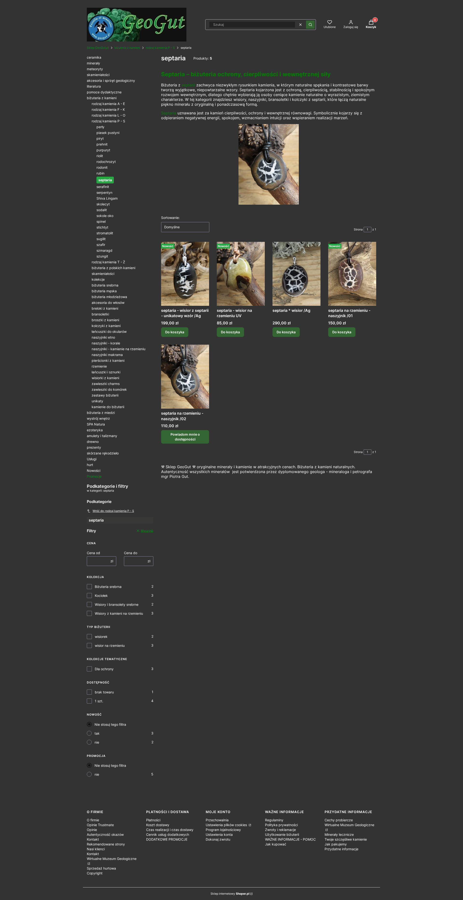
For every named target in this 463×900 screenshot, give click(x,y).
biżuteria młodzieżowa (109, 297)
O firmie (93, 820)
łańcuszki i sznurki (106, 372)
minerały (93, 63)
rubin (100, 173)
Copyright (94, 873)
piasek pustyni (107, 133)
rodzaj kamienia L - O (108, 115)
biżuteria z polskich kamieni (113, 268)
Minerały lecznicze (339, 834)
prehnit (102, 144)
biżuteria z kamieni (127, 47)
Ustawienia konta (219, 834)
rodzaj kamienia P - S (160, 47)
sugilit (101, 239)
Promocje (94, 476)
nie (97, 742)
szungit (102, 256)
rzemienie (99, 366)
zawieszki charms (106, 384)
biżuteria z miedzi (101, 413)
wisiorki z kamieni (105, 378)
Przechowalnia (217, 820)
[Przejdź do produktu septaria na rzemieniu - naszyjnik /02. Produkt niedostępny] (185, 377)
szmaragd (104, 250)
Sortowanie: (170, 218)
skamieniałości (98, 75)
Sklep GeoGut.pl (98, 47)
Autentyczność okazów (105, 834)
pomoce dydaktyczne (104, 92)
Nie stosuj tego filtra (110, 724)
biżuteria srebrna (105, 285)
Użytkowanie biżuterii (282, 834)
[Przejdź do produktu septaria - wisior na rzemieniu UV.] (241, 274)
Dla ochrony (104, 669)
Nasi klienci (96, 849)
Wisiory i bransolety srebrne (116, 604)
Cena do (130, 553)
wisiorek (101, 637)
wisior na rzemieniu (110, 645)
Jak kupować (275, 844)
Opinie (92, 830)
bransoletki (100, 314)
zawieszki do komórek (109, 389)
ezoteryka (95, 430)
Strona (358, 229)
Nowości (93, 470)
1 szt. (99, 701)
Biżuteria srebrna (108, 587)
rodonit (102, 167)
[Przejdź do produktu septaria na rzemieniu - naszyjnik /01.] (352, 274)
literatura (94, 86)
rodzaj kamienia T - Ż (108, 262)
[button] (310, 25)
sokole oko (104, 216)
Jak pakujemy (336, 844)
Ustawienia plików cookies (227, 825)
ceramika (94, 57)
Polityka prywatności (281, 825)
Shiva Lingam (107, 198)
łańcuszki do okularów (109, 331)
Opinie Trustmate (100, 825)
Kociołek (101, 595)
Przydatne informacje (341, 849)
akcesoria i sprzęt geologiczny (111, 80)
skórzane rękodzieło (103, 453)
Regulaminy (274, 820)
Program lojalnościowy (223, 830)
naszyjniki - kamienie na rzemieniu (118, 349)
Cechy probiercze (339, 820)
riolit (99, 156)
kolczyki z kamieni (106, 326)
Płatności (153, 820)
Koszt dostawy (157, 825)
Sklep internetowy (230, 893)
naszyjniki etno (103, 337)
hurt (90, 465)
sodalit (101, 210)
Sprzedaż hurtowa (101, 868)
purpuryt (103, 150)
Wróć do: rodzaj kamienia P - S (113, 511)
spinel (101, 221)
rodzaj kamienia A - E (108, 104)
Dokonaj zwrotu (218, 839)
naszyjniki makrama (107, 355)
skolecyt (103, 204)
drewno (93, 442)
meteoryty (95, 69)
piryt (100, 138)
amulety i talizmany (102, 436)
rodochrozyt (106, 162)
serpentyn (104, 192)
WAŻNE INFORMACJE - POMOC (290, 839)
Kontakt (93, 839)
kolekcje (98, 279)
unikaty (97, 401)
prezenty (94, 447)
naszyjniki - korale (106, 343)
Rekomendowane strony (106, 844)
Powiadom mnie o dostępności (185, 436)
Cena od (93, 553)
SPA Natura (96, 424)
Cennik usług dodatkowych (167, 834)
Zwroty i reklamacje (280, 830)
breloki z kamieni (105, 308)
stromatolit (104, 233)
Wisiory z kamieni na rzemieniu (119, 613)
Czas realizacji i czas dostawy (169, 830)
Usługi (91, 459)
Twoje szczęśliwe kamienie (346, 839)
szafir (100, 245)
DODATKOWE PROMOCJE (166, 839)
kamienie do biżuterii (108, 407)
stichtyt (102, 227)
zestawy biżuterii (105, 395)
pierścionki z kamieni (108, 360)
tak (97, 733)
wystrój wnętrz (98, 418)
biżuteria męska (104, 291)
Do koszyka (174, 332)
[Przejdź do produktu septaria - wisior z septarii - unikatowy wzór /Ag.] (185, 274)
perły (100, 127)
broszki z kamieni (105, 320)
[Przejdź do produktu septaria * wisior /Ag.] (296, 274)
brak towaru (104, 692)
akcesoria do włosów (108, 302)
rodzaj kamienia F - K (108, 109)
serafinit (102, 187)
